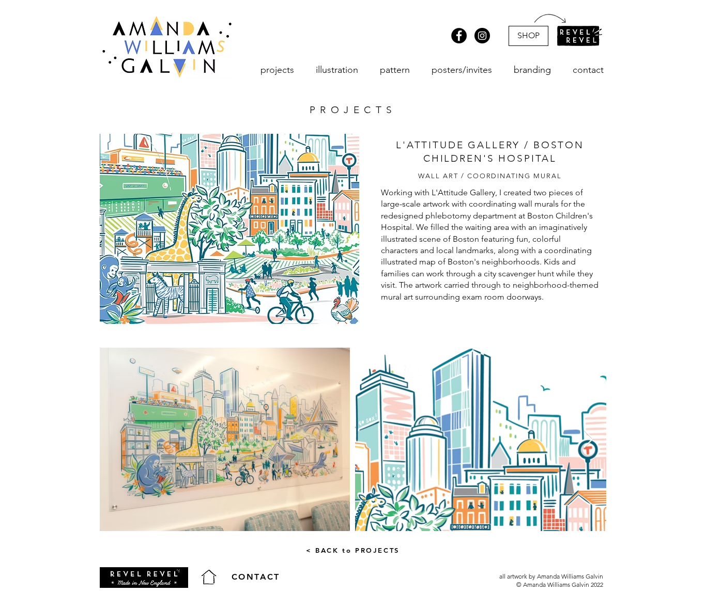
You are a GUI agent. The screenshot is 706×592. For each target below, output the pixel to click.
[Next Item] (588, 439)
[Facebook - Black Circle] (459, 35)
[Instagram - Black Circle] (482, 35)
